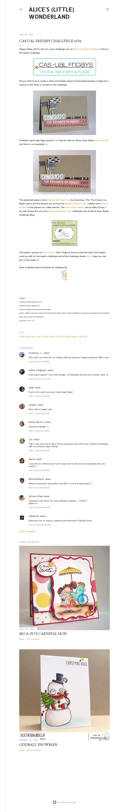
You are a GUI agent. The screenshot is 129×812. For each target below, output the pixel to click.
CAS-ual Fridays (48, 336)
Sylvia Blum (35, 496)
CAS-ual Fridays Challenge (86, 49)
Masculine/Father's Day (60, 211)
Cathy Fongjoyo (37, 370)
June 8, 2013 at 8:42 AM (39, 507)
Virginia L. (35, 353)
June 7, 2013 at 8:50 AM (39, 451)
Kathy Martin (36, 422)
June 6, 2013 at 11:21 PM (39, 379)
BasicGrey (30, 336)
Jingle (32, 405)
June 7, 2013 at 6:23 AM (39, 431)
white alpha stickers (75, 207)
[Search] (108, 9)
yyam (31, 387)
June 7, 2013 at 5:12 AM (39, 413)
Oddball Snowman (38, 744)
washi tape (82, 336)
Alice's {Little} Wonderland (51, 13)
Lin (30, 439)
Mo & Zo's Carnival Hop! (43, 633)
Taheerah (34, 516)
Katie (32, 459)
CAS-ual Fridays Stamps (66, 336)
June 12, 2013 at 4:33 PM (39, 525)
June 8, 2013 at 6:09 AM (39, 488)
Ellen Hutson (48, 252)
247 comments (33, 639)
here (88, 256)
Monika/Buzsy (36, 479)
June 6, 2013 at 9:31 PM (39, 362)
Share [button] (21, 332)
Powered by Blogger (67, 802)
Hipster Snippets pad (75, 203)
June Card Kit (102, 140)
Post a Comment (27, 532)
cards (38, 336)
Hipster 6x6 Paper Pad (59, 200)
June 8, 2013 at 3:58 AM (39, 470)
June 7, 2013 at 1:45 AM (39, 396)
